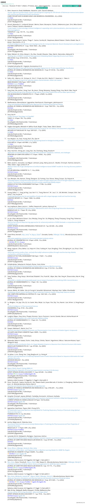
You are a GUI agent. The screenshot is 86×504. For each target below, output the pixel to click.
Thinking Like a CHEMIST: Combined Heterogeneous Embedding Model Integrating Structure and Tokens (40, 56)
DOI (9, 18)
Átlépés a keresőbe (67, 6)
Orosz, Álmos (12, 448)
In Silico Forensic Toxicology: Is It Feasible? (21, 116)
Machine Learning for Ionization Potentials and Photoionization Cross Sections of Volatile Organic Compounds (42, 330)
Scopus (15, 84)
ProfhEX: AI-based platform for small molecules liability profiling (28, 318)
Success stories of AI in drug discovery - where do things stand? (28, 492)
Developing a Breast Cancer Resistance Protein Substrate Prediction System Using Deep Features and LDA (41, 292)
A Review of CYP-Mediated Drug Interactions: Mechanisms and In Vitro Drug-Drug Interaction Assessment (41, 208)
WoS (11, 18)
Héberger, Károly (59, 235)
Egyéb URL (32, 374)
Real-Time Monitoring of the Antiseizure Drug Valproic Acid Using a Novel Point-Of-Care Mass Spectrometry (41, 92)
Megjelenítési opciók (42, 8)
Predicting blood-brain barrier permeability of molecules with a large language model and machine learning (42, 196)
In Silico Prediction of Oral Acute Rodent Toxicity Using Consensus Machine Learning (34, 266)
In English (75, 6)
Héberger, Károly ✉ (23, 448)
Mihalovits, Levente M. (22, 476)
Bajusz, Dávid (36, 235)
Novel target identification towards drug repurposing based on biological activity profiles (36, 140)
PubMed (21, 84)
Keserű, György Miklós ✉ (24, 368)
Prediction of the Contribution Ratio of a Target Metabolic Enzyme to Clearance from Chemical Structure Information (44, 344)
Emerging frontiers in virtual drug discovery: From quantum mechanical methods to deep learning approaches (43, 398)
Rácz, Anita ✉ (26, 235)
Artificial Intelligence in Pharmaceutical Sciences (23, 306)
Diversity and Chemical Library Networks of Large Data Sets (26, 386)
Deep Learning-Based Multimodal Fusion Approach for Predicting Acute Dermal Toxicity (35, 104)
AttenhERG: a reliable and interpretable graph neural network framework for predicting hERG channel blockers (43, 280)
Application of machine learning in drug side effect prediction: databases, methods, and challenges (39, 153)
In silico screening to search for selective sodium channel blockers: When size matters (35, 80)
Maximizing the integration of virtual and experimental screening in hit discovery (33, 370)
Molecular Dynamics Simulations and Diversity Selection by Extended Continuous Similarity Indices (39, 478)
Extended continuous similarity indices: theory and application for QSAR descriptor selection (37, 464)
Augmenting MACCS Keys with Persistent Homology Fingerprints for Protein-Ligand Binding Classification (41, 68)
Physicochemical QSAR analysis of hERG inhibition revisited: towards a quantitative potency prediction (40, 438)
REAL (18, 242)
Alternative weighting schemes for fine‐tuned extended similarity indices (30, 238)
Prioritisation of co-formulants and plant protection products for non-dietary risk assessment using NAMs (41, 128)
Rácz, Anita (33, 448)
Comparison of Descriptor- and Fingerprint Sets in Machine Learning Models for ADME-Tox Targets (39, 450)
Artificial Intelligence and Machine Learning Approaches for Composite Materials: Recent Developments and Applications (46, 44)
